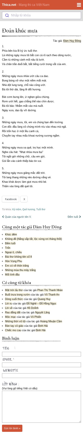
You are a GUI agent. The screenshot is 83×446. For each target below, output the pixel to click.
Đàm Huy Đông (72, 40)
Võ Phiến (35, 316)
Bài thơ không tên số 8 (18, 256)
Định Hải (43, 325)
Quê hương (28, 209)
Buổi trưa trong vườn (17, 294)
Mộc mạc (10, 316)
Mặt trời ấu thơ (14, 290)
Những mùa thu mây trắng (20, 270)
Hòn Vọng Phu (13, 261)
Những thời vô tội (15, 321)
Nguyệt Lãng (42, 312)
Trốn (7, 247)
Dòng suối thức (14, 299)
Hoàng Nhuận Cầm (51, 321)
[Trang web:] (41, 369)
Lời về (8, 307)
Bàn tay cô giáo (14, 325)
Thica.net (9, 4)
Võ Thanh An (51, 294)
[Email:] (41, 359)
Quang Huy (44, 299)
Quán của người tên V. (18, 216)
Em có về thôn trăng (17, 265)
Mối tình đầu (12, 274)
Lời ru (8, 303)
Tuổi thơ (40, 209)
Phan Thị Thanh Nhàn (50, 290)
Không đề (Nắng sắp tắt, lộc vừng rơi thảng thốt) (33, 238)
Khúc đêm (11, 234)
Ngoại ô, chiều (13, 252)
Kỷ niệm (16, 209)
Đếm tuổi (73, 216)
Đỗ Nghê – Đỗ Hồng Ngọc (41, 303)
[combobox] (41, 15)
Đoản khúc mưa (19, 30)
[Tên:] (41, 349)
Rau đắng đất (13, 312)
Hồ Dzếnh (32, 307)
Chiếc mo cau (13, 330)
